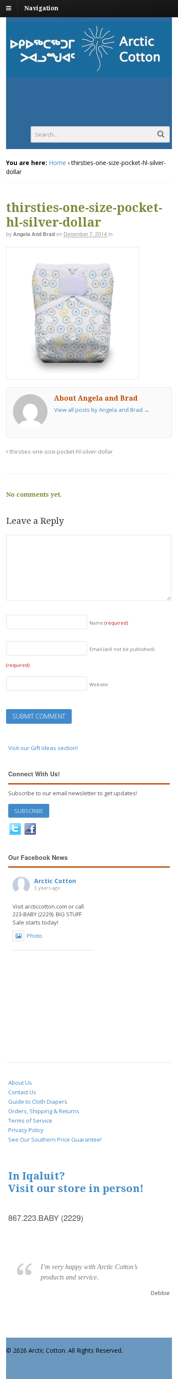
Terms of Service (30, 1120)
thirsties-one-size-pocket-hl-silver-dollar (60, 451)
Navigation (41, 8)
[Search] (161, 134)
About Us (20, 1082)
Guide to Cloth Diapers (37, 1101)
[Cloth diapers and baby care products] (89, 73)
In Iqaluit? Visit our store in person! (75, 1182)
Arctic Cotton (55, 881)
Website (98, 684)
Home (57, 163)
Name (108, 622)
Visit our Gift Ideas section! (43, 748)
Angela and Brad (34, 234)
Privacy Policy (26, 1130)
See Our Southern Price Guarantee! (55, 1139)
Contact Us (22, 1092)
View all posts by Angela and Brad (101, 410)
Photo (34, 936)
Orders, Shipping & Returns (43, 1111)
